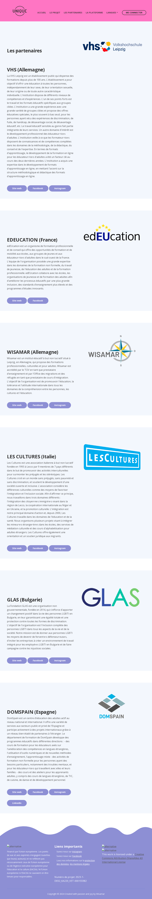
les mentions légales (80, 864)
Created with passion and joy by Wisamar (85, 893)
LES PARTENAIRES (73, 12)
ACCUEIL (42, 12)
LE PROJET (55, 12)
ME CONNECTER (134, 12)
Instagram (60, 188)
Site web (17, 188)
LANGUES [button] (111, 12)
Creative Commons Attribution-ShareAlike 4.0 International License (123, 858)
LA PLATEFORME (94, 12)
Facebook (38, 188)
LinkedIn (16, 803)
